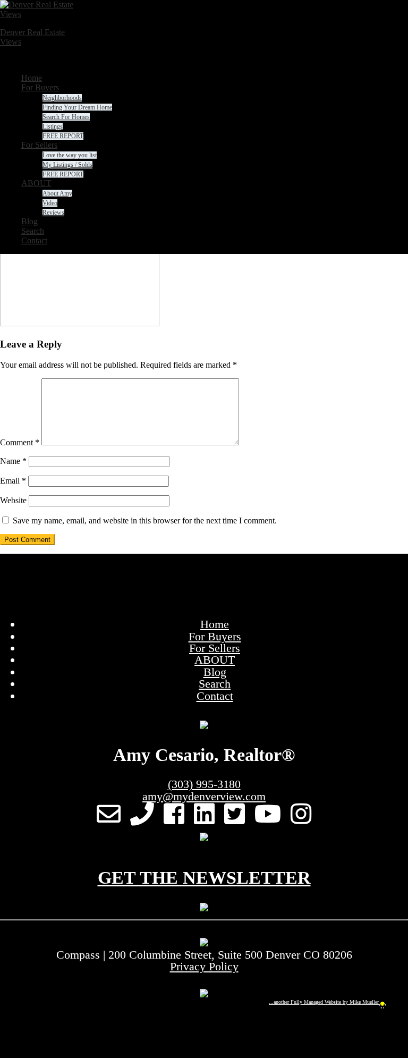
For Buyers (215, 636)
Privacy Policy (204, 966)
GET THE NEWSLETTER (204, 877)
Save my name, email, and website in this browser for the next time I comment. (145, 520)
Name (13, 460)
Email (13, 480)
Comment (19, 442)
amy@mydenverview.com (204, 796)
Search (215, 683)
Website (13, 500)
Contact (215, 695)
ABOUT (214, 659)
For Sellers (214, 648)
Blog (214, 672)
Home (214, 624)
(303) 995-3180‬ (204, 784)
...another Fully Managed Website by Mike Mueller (324, 1002)
